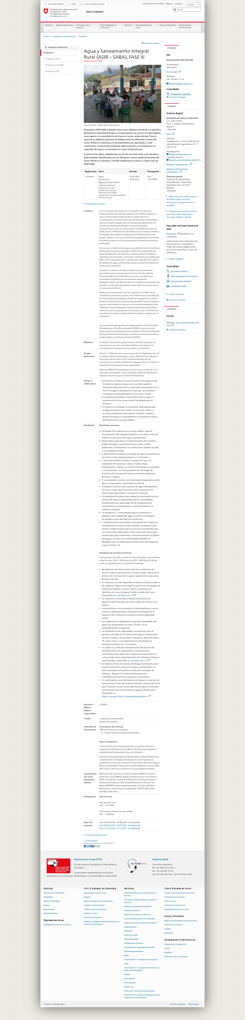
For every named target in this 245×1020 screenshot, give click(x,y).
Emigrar (87, 897)
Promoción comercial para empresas (139, 991)
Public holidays (176, 258)
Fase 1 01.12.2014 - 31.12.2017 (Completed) (119, 828)
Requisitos (171, 233)
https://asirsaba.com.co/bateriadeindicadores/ (124, 696)
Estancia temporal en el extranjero (98, 901)
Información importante (54, 893)
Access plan (172, 71)
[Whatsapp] (96, 846)
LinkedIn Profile (178, 286)
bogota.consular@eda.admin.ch (185, 160)
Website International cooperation (177, 170)
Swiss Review (129, 978)
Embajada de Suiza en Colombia (57, 925)
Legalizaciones (130, 927)
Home (46, 36)
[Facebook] (85, 846)
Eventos (47, 905)
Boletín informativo (52, 901)
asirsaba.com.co (125, 595)
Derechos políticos (132, 911)
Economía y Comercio (173, 925)
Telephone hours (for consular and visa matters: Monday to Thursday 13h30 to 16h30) (181, 214)
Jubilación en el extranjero (95, 909)
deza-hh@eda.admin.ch (181, 83)
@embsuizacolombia (181, 281)
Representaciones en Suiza (95, 893)
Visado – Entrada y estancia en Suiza (179, 893)
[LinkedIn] (90, 846)
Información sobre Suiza (174, 905)
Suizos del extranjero (93, 917)
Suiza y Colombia (168, 25)
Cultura (167, 929)
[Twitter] (87, 846)
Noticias (49, 25)
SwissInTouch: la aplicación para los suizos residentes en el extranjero (142, 996)
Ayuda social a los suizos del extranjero (140, 923)
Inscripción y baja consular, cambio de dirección (140, 901)
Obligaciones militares (133, 943)
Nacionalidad (130, 983)
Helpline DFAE (160, 859)
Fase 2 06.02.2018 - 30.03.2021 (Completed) (119, 825)
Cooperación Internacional (185, 26)
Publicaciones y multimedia (176, 956)
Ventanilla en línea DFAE (88, 859)
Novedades (48, 897)
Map (168, 134)
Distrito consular (176, 294)
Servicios (128, 25)
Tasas (126, 964)
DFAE (73, 4)
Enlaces (127, 974)
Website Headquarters (177, 164)
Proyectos (168, 952)
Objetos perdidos (131, 939)
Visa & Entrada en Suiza (144, 26)
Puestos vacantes (51, 913)
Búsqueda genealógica (133, 951)
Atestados (128, 931)
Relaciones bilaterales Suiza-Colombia (180, 921)
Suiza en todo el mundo (94, 4)
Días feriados (49, 909)
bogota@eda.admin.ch (180, 154)
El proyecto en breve (95, 204)
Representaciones (64, 25)
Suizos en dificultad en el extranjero (139, 919)
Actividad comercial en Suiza (176, 909)
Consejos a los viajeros (82, 26)
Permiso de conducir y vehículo (137, 915)
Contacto (170, 48)
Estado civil (129, 987)
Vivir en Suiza (170, 901)
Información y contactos (174, 897)
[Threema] (93, 846)
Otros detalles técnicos (96, 835)
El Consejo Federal (56, 4)
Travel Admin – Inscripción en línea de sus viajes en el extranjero (141, 969)
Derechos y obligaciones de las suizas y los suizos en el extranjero (101, 922)
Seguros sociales (131, 935)
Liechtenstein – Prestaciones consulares (140, 959)
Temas (167, 948)
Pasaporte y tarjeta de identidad (137, 906)
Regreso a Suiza (90, 913)
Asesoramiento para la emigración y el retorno (140, 894)
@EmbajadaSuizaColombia (184, 276)
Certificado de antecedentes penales (139, 947)
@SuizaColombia (179, 271)
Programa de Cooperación (175, 944)
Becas (126, 955)
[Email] (98, 846)
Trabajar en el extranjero (94, 905)
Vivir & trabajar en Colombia (108, 26)
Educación (168, 933)
